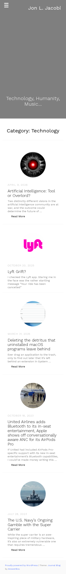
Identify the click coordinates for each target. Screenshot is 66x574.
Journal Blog (54, 565)
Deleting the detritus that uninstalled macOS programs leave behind (31, 345)
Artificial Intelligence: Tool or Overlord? (31, 193)
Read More (20, 216)
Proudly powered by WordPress (21, 565)
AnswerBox (13, 569)
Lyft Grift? (17, 271)
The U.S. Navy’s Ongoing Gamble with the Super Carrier (30, 525)
